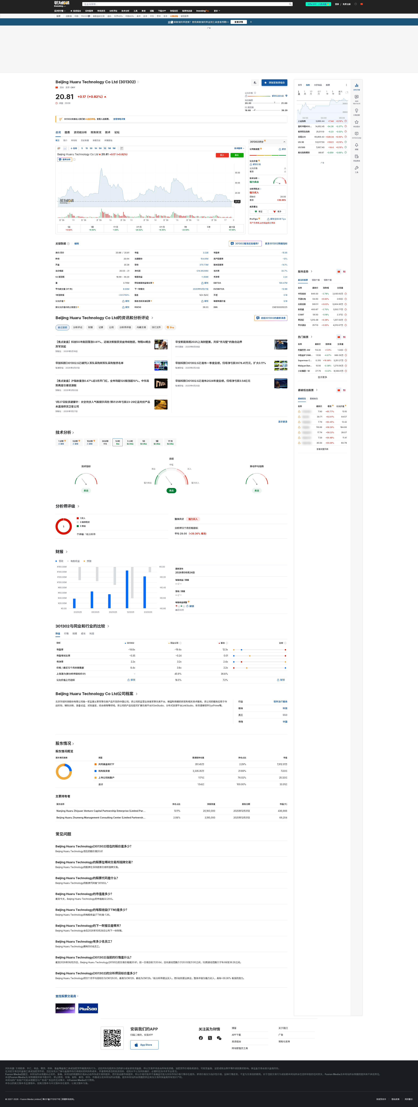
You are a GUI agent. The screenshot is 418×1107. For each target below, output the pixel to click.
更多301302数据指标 (276, 243)
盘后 (109, 16)
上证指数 (302, 121)
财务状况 (96, 132)
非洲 (165, 16)
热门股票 (303, 336)
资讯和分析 (80, 132)
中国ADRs (129, 16)
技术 (107, 132)
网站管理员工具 (240, 1048)
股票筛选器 (187, 10)
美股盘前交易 (99, 16)
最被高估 (314, 398)
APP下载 (236, 1034)
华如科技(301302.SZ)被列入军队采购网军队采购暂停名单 (89, 363)
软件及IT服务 (280, 701)
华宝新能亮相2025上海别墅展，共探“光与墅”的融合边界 (208, 342)
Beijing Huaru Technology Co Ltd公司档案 (94, 693)
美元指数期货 (304, 152)
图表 (67, 132)
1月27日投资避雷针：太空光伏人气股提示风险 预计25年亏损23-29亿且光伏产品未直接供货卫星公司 (103, 404)
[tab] (62, 442)
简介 (65, 140)
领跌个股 (328, 280)
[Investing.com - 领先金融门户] (61, 4)
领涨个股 (316, 280)
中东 (152, 16)
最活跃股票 (303, 280)
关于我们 (283, 1028)
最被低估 (302, 398)
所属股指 (108, 140)
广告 (281, 1034)
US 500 (301, 147)
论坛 (117, 132)
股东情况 (63, 743)
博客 (234, 1028)
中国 (76, 16)
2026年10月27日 (200, 289)
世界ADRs (118, 16)
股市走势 (303, 271)
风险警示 (409, 1099)
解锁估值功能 (278, 96)
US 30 (301, 142)
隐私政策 (395, 1099)
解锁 (133, 679)
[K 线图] (59, 148)
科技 (285, 708)
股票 (58, 16)
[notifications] (356, 4)
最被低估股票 (306, 390)
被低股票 (185, 16)
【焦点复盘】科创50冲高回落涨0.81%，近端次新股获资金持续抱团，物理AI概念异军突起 (103, 344)
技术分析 (63, 432)
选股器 (69, 16)
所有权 (74, 140)
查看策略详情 (119, 119)
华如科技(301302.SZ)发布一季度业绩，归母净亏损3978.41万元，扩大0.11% (220, 363)
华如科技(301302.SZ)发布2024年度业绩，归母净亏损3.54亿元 (212, 380)
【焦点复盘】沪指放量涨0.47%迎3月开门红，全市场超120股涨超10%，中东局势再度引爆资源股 (102, 383)
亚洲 (159, 16)
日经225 (302, 136)
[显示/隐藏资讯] (121, 148)
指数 (308, 85)
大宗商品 (318, 85)
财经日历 (174, 10)
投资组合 (236, 1041)
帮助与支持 (284, 1041)
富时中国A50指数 (306, 126)
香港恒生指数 (304, 131)
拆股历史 (97, 140)
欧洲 (145, 16)
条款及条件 (381, 1099)
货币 (300, 85)
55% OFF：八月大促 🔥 (318, 4)
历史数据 (85, 140)
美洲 (139, 16)
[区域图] (65, 148)
